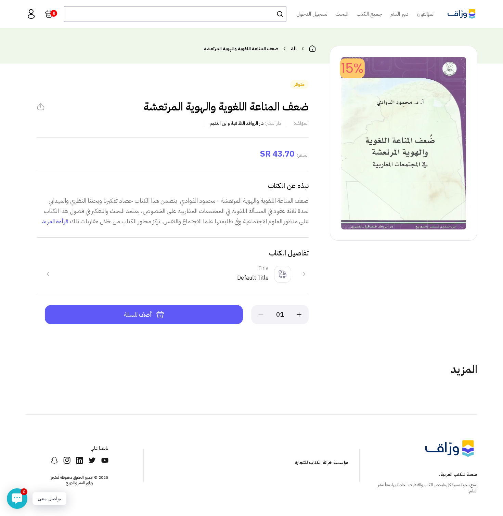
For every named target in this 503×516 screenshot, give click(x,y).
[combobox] (175, 14)
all (294, 48)
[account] (31, 14)
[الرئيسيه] (312, 48)
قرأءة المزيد (55, 221)
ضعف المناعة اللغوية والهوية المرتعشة (241, 48)
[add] (299, 314)
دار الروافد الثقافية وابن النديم (237, 123)
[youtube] (104, 460)
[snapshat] (54, 460)
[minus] (260, 314)
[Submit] (278, 14)
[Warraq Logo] (461, 14)
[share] (41, 107)
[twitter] (92, 460)
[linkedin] (79, 460)
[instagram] (66, 460)
